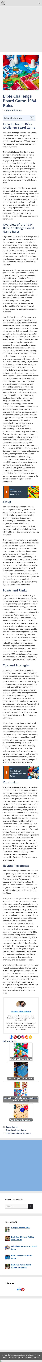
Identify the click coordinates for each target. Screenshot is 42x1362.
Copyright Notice (28, 1355)
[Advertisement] (21, 28)
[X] (19, 1037)
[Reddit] (26, 1037)
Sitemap (36, 1357)
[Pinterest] (15, 1037)
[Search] (30, 1206)
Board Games (11, 1127)
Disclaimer (28, 1357)
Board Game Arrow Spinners (18, 1133)
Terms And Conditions (15, 1357)
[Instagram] (23, 1037)
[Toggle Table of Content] (31, 118)
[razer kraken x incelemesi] (21, 1361)
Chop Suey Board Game (16, 1130)
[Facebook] (11, 1037)
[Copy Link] (30, 1037)
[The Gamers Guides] (3, 3)
